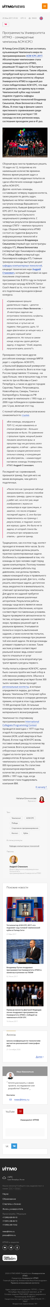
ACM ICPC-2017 (34, 55)
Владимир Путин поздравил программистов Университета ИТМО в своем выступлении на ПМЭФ (24, 970)
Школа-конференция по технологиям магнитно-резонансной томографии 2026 (23, 1043)
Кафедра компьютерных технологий (24, 846)
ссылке (25, 415)
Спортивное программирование (25, 828)
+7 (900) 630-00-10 (9, 1217)
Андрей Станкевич (18, 866)
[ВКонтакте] (6, 24)
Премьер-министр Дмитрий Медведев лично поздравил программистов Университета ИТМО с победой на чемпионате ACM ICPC (24, 1014)
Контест (15, 833)
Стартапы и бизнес (11, 1204)
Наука (5, 1194)
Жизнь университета (12, 1209)
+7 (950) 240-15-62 (9, 1224)
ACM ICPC (30, 818)
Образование (9, 1199)
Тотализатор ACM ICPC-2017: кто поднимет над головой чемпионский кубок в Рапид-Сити (23, 927)
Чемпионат (16, 818)
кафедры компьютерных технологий (22, 265)
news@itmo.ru (21, 1099)
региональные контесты (15, 686)
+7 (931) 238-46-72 (9, 1221)
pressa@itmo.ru (9, 1235)
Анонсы (11, 1035)
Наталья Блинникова (26, 798)
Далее (39, 1056)
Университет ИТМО (29, 1120)
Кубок (25, 833)
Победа (15, 823)
